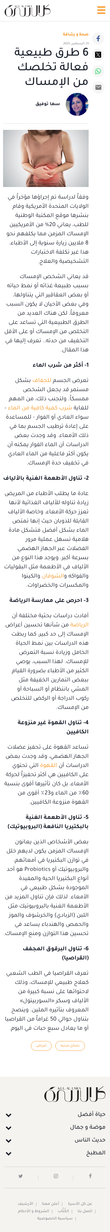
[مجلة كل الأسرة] (55, 1094)
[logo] (27, 10)
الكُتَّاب (63, 1211)
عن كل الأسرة (80, 1204)
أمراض (41, 1046)
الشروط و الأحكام (33, 1211)
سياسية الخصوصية (55, 1219)
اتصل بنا (85, 1211)
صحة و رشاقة (76, 35)
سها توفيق (47, 104)
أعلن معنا (50, 1204)
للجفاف (41, 381)
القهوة (47, 766)
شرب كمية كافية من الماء (40, 408)
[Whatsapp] (98, 71)
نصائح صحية (70, 1046)
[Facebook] (98, 38)
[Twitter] (98, 55)
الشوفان (53, 577)
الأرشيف (25, 1204)
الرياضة (79, 625)
